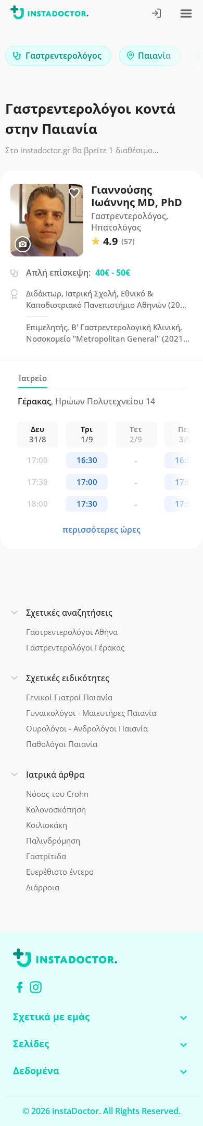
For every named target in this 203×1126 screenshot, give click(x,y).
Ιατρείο (33, 378)
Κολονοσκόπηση (56, 809)
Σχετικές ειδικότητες (67, 678)
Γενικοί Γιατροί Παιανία (69, 697)
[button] (177, 58)
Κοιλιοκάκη (46, 825)
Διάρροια (42, 887)
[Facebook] (19, 987)
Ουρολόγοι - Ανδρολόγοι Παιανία (87, 728)
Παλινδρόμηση (53, 840)
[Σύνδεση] (157, 14)
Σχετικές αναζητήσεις (69, 612)
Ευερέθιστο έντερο (60, 871)
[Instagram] (36, 987)
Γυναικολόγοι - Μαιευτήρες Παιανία (91, 713)
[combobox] (58, 56)
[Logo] (49, 14)
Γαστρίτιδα (46, 856)
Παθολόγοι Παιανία (61, 744)
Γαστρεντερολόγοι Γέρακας (75, 647)
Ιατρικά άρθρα (55, 774)
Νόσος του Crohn (57, 794)
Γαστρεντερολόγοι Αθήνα (72, 632)
